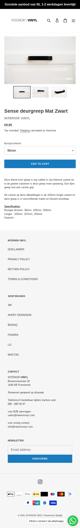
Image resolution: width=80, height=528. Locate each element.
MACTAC (13, 354)
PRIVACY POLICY (19, 259)
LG (9, 344)
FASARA (13, 334)
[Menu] (73, 20)
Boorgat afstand (12, 143)
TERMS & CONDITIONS (23, 279)
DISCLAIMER (16, 249)
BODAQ (12, 324)
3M (10, 305)
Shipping (25, 130)
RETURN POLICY (19, 269)
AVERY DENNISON (19, 314)
